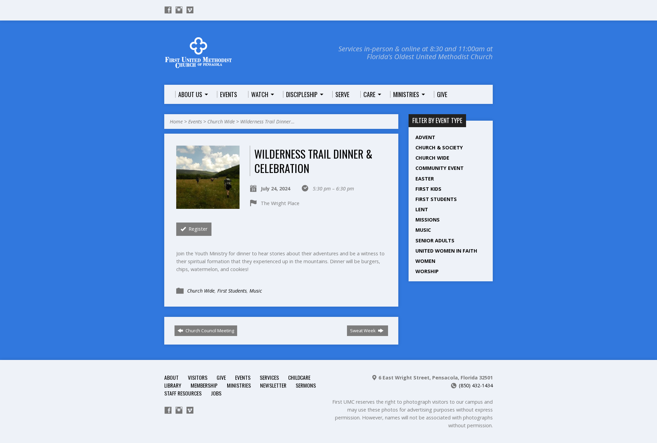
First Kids (428, 189)
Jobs (216, 393)
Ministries (239, 385)
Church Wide (221, 121)
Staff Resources (183, 393)
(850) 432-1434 (476, 385)
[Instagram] (179, 9)
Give (221, 377)
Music (255, 290)
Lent (421, 209)
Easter (424, 178)
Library (172, 385)
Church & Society (439, 147)
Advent (425, 137)
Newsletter (273, 385)
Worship (427, 271)
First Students (232, 290)
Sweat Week (363, 330)
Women (425, 261)
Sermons (306, 385)
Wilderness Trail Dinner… (267, 121)
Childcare (299, 377)
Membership (204, 385)
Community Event (439, 168)
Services (269, 377)
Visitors (197, 377)
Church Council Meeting (209, 330)
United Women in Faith (446, 250)
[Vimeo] (189, 9)
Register (197, 229)
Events (195, 121)
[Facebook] (168, 9)
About (171, 377)
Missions (427, 219)
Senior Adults (434, 240)
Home (176, 121)
